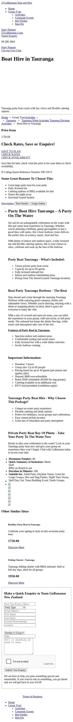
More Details (22, 203)
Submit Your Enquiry (15, 670)
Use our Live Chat (11, 50)
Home (11, 8)
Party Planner (8, 29)
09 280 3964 (8, 41)
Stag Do (19, 23)
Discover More (16, 547)
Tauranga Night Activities (35, 120)
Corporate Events (24, 17)
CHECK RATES (10, 154)
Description (7, 203)
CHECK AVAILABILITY (15, 157)
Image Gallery (38, 203)
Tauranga (11, 120)
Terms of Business (32, 696)
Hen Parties (21, 20)
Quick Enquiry (9, 35)
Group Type (14, 11)
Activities (20, 14)
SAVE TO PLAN (11, 151)
